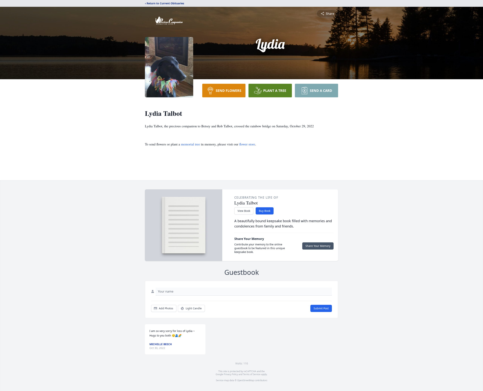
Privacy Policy (231, 374)
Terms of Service (252, 374)
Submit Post (321, 308)
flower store (247, 144)
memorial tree (190, 144)
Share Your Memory (317, 246)
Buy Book (264, 211)
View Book (244, 211)
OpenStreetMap (245, 380)
